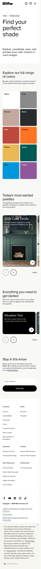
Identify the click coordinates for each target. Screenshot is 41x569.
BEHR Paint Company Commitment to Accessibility (15, 518)
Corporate (6, 420)
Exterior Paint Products (28, 455)
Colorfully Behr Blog (9, 455)
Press (5, 424)
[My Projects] (30, 3)
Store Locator (7, 432)
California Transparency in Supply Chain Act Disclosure (17, 509)
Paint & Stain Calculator (10, 472)
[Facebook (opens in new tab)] (4, 498)
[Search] (26, 3)
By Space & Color (9, 451)
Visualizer (23, 416)
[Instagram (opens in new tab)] (20, 498)
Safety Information (9, 480)
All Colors (23, 411)
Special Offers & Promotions (8, 438)
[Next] (13, 272)
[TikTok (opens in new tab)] (25, 498)
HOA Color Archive (9, 476)
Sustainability (7, 416)
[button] (10, 563)
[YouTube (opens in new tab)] (9, 498)
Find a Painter (7, 485)
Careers (5, 411)
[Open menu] (35, 3)
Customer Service (9, 428)
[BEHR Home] (8, 3)
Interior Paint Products (27, 451)
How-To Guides (8, 468)
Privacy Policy (13, 370)
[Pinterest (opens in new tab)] (15, 498)
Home (5, 15)
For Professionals (26, 468)
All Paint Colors (15, 15)
